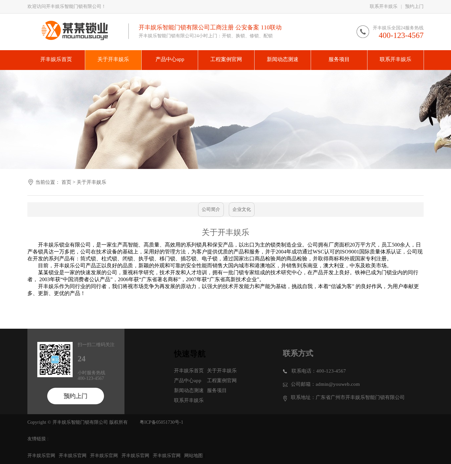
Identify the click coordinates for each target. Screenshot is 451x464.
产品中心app (187, 380)
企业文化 (241, 209)
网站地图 (193, 455)
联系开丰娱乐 (384, 6)
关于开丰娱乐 (91, 182)
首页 (66, 182)
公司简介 (211, 209)
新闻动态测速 (189, 390)
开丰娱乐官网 (41, 455)
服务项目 (217, 390)
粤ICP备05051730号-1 (161, 422)
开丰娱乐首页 (189, 370)
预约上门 (414, 6)
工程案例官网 (222, 380)
